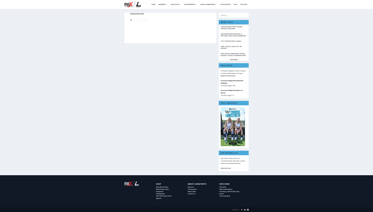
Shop (235, 4)
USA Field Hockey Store (163, 196)
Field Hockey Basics (225, 189)
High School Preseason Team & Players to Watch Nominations (233, 54)
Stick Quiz (243, 4)
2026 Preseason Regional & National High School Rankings (233, 35)
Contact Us (191, 194)
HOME (153, 4)
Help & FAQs (192, 191)
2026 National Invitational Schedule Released (231, 28)
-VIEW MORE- (233, 60)
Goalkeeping (160, 194)
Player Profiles (225, 4)
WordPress (153, 209)
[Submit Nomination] (228, 76)
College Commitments (208, 4)
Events (221, 194)
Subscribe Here (226, 168)
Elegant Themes (136, 209)
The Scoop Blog (224, 196)
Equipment (159, 191)
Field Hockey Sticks (162, 189)
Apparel (158, 198)
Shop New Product (162, 187)
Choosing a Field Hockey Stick (229, 191)
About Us (191, 187)
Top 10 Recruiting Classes (231, 41)
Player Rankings (189, 4)
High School (175, 4)
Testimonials (192, 189)
